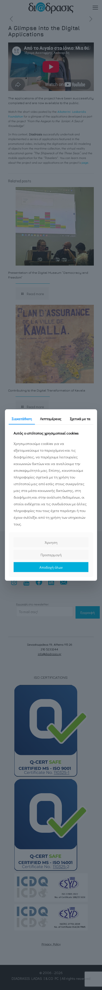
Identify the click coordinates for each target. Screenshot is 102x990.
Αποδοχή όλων (51, 567)
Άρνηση (51, 542)
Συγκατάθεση (22, 418)
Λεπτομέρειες (50, 418)
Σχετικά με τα (80, 418)
